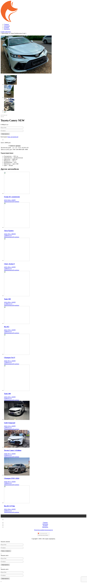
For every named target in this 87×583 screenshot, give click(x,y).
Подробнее (16, 201)
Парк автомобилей (12, 137)
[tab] (45, 140)
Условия (6, 27)
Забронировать (8, 201)
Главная (6, 24)
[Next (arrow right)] (3, 116)
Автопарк (7, 26)
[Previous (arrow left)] (1, 116)
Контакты (7, 29)
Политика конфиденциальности (43, 530)
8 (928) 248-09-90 (6, 32)
